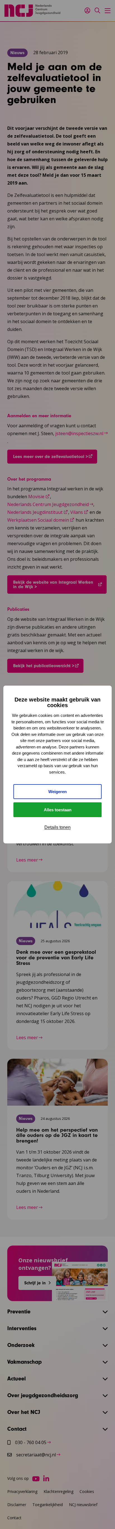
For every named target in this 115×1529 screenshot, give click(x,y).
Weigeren (57, 791)
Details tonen (57, 827)
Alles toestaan (57, 809)
